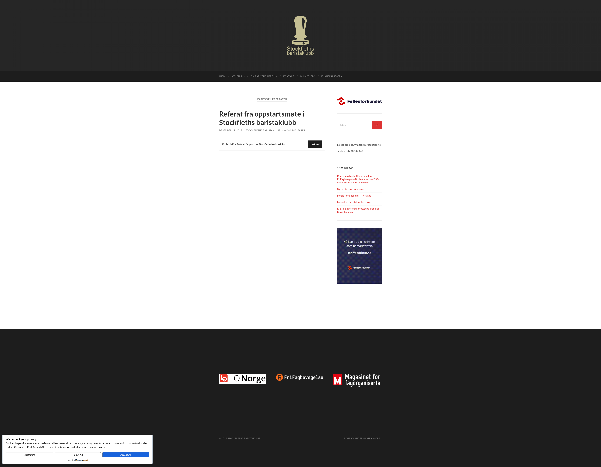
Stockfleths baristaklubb (263, 130)
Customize (29, 454)
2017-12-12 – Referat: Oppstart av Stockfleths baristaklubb (253, 144)
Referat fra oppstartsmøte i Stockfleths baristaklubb (261, 118)
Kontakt (288, 76)
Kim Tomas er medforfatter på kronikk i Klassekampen (358, 210)
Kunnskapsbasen (331, 76)
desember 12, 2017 (230, 130)
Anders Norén (363, 438)
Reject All (78, 454)
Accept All (125, 454)
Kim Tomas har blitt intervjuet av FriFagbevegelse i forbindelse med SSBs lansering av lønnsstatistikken (358, 179)
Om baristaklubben (263, 76)
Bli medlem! (307, 76)
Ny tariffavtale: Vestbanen (351, 188)
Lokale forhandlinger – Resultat (354, 195)
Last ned (315, 144)
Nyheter (237, 76)
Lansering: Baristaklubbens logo (354, 201)
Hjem (222, 76)
